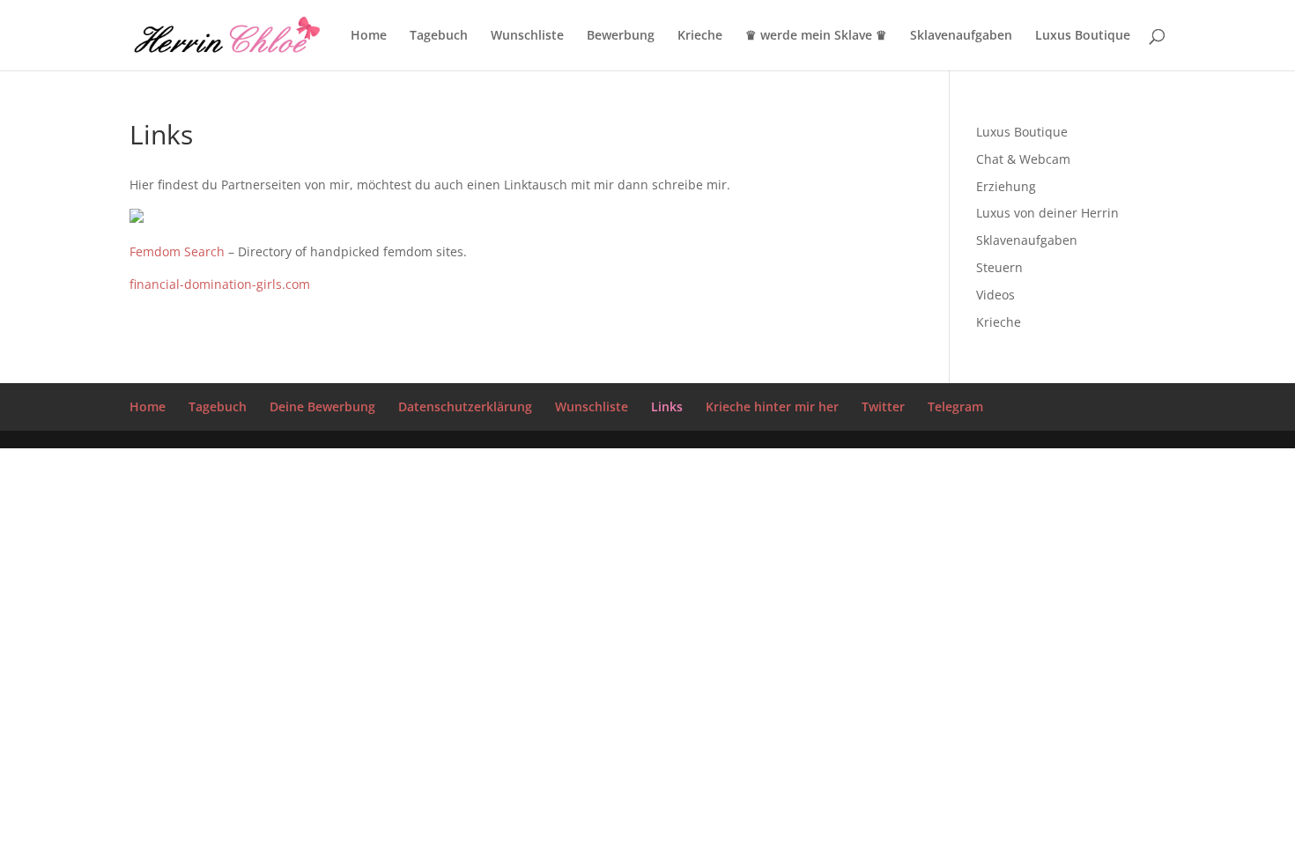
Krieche (699, 36)
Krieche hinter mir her (772, 406)
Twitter (883, 406)
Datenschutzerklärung (465, 406)
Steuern (999, 267)
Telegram (955, 406)
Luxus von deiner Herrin (1047, 212)
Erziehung (1006, 186)
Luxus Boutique (1082, 36)
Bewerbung (621, 36)
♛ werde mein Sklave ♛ (816, 36)
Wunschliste (527, 36)
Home (369, 36)
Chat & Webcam (1023, 159)
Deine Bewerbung (322, 406)
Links (667, 406)
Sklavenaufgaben (961, 36)
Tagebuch (439, 36)
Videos (995, 294)
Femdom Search (179, 251)
